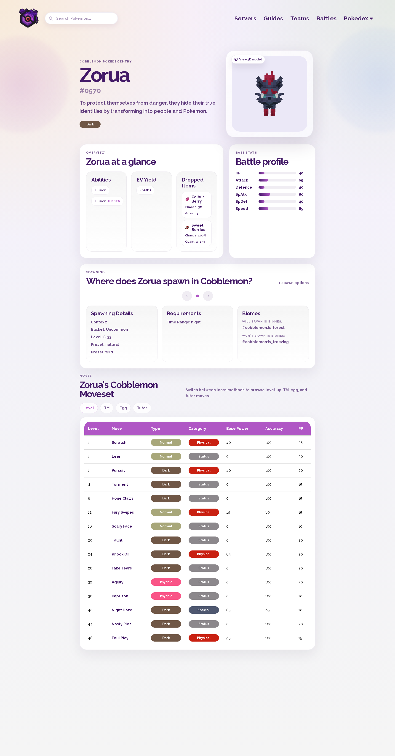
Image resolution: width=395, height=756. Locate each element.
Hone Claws (122, 498)
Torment (120, 484)
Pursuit (118, 470)
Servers (245, 18)
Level (88, 408)
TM (106, 408)
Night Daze (122, 610)
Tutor (142, 408)
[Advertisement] (39, 119)
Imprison (120, 596)
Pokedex (356, 18)
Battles (326, 18)
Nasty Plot (121, 624)
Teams (299, 18)
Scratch (119, 442)
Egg (123, 408)
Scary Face (122, 526)
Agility (117, 582)
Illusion (100, 190)
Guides (273, 18)
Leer (116, 456)
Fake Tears (122, 568)
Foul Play (120, 638)
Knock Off (121, 554)
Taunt (117, 540)
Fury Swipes (123, 512)
